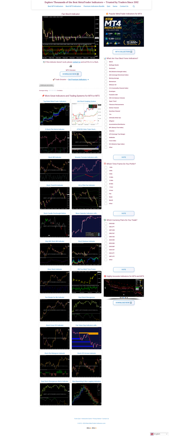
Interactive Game (87, 418)
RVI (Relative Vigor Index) (117, 144)
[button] (105, 287)
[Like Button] (70, 66)
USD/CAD (112, 237)
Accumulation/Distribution (117, 124)
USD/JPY (111, 227)
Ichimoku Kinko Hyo (115, 118)
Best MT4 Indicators (55, 6)
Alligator (111, 121)
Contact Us (124, 6)
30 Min (111, 184)
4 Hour (111, 190)
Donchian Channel (114, 111)
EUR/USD (111, 223)
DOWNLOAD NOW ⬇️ (71, 74)
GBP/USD (112, 230)
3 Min (110, 170)
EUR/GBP (112, 246)
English (157, 434)
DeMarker (112, 137)
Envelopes (112, 91)
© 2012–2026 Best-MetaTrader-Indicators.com (91, 423)
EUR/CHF (112, 250)
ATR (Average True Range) (117, 134)
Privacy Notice (97, 418)
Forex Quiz (77, 418)
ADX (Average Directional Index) (118, 75)
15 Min (111, 180)
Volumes (111, 131)
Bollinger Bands (114, 65)
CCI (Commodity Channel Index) (118, 88)
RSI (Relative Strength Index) (117, 71)
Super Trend (112, 101)
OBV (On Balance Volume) (117, 98)
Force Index (112, 141)
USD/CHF (112, 233)
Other (110, 147)
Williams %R (112, 85)
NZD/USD (112, 243)
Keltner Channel (114, 108)
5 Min (110, 174)
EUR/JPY (111, 253)
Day (110, 193)
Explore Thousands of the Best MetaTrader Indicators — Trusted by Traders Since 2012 (91, 2)
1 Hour (111, 187)
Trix (110, 114)
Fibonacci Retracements (116, 104)
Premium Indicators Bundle (94, 6)
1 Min (110, 167)
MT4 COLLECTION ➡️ (123, 52)
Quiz (108, 6)
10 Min (111, 177)
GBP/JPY (112, 256)
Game (115, 6)
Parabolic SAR (113, 95)
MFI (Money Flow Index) (116, 127)
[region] (124, 289)
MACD (111, 62)
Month (111, 200)
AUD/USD (112, 240)
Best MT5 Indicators (73, 6)
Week (110, 197)
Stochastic (112, 68)
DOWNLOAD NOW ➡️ (124, 303)
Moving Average (114, 78)
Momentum (112, 81)
